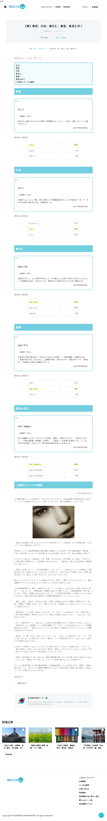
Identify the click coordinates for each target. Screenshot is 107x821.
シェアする (62, 38)
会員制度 (58, 7)
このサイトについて (47, 7)
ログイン (85, 7)
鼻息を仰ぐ (20, 79)
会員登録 (95, 7)
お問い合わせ (84, 789)
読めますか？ (48, 31)
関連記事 (9, 754)
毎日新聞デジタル (85, 804)
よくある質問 (84, 785)
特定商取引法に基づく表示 (89, 796)
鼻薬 (18, 76)
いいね (45, 38)
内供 (18, 71)
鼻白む (18, 73)
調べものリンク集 (85, 800)
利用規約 (82, 792)
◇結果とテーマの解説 (25, 82)
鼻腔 (18, 68)
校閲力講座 (66, 7)
